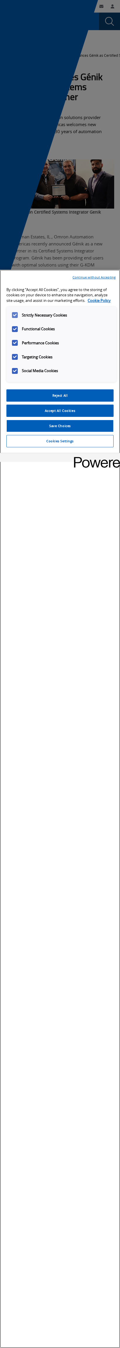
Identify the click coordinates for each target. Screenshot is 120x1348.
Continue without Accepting (94, 277)
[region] (60, 809)
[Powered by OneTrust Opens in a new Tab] (95, 458)
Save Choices (60, 426)
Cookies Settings (60, 441)
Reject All (60, 395)
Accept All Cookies (60, 410)
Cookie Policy (99, 300)
